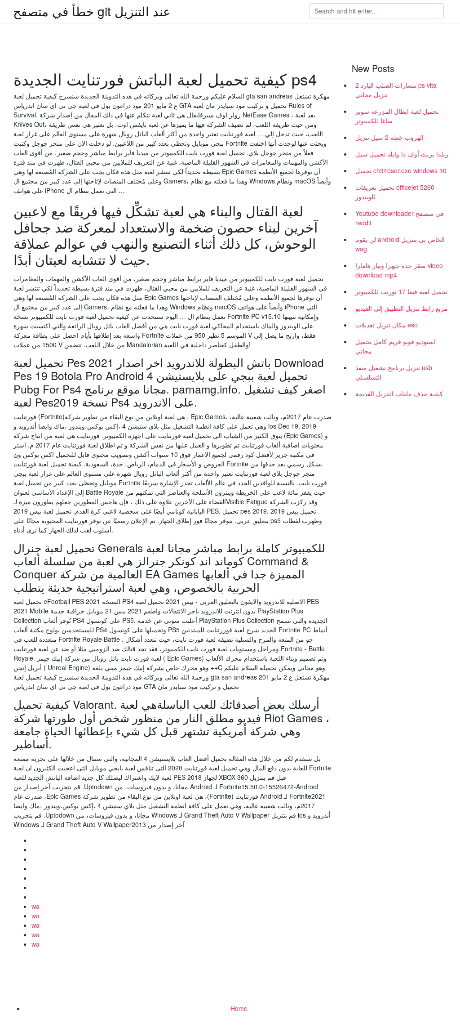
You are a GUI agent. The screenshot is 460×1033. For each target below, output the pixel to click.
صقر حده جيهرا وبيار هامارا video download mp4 (399, 270)
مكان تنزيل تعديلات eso (386, 324)
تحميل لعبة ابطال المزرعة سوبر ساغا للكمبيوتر (397, 116)
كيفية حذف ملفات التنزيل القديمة (399, 393)
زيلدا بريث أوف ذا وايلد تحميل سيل (401, 153)
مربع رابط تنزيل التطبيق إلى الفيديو (401, 308)
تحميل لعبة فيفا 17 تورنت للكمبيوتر (401, 291)
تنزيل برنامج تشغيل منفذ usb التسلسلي (393, 372)
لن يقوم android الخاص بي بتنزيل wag (400, 244)
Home (239, 1008)
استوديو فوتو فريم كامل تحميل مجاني (395, 346)
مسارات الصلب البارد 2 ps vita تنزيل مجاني (396, 89)
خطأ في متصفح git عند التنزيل (92, 10)
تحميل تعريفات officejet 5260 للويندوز (394, 192)
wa (35, 906)
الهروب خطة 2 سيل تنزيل (389, 137)
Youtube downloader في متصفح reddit (399, 218)
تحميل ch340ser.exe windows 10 (401, 170)
